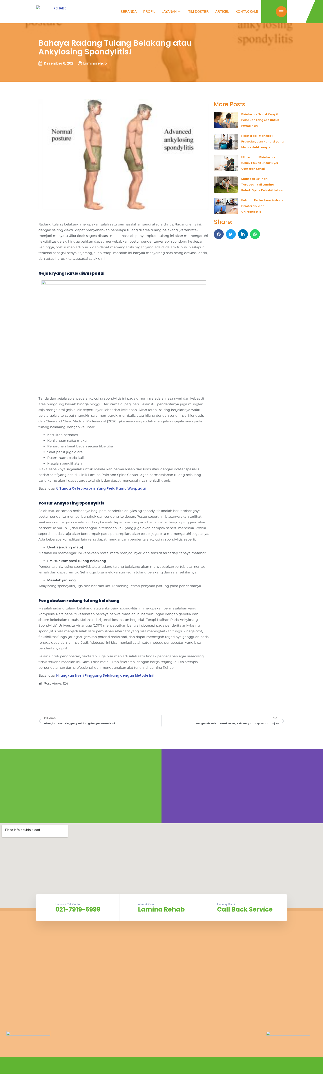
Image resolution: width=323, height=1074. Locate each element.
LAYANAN (169, 11)
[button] (219, 234)
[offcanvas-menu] (281, 11)
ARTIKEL (222, 11)
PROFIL (149, 11)
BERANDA (129, 11)
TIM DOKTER (198, 11)
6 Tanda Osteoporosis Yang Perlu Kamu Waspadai (101, 488)
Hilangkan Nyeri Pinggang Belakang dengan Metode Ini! (105, 675)
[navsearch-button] (270, 11)
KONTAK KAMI (247, 11)
